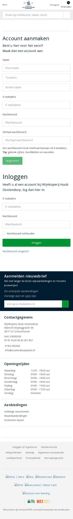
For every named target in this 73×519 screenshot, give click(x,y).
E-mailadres (9, 96)
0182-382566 (12, 345)
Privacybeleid (33, 457)
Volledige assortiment (16, 411)
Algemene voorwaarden (51, 452)
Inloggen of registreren (24, 447)
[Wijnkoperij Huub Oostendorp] (28, 5)
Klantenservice (49, 447)
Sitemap (29, 452)
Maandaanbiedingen (15, 415)
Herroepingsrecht (53, 457)
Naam (6, 59)
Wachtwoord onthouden (20, 233)
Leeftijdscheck (14, 457)
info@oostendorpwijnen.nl (20, 350)
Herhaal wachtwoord (14, 132)
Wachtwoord (10, 114)
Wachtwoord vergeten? (16, 251)
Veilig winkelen (14, 452)
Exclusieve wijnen (14, 420)
